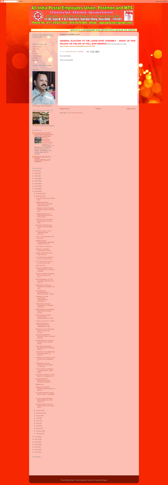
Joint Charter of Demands (44, 246)
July (37, 418)
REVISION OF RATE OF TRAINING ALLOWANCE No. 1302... (45, 286)
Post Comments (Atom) (75, 113)
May (37, 423)
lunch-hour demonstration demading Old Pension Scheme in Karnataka (47, 141)
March (38, 428)
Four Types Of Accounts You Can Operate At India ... (44, 262)
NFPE (34, 51)
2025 (36, 173)
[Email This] (91, 52)
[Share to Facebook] (97, 52)
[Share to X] (95, 52)
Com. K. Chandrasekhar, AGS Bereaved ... (45, 237)
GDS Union (35, 49)
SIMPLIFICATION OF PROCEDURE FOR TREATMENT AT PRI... (43, 325)
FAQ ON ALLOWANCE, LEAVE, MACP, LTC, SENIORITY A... (45, 375)
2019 (36, 188)
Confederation (36, 46)
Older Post (131, 109)
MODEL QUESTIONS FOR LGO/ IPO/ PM (44, 253)
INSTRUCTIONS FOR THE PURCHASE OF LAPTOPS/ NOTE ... (45, 406)
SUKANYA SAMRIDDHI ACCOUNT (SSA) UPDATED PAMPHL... (45, 336)
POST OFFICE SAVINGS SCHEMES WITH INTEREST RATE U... (45, 348)
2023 (36, 178)
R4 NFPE (35, 60)
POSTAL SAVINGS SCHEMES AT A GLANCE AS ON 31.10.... (45, 275)
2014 (36, 444)
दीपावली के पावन (40, 384)
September (39, 413)
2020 (36, 186)
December (39, 193)
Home (98, 109)
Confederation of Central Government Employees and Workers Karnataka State (44, 134)
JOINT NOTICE (40, 265)
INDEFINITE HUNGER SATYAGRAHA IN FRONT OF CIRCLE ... (45, 388)
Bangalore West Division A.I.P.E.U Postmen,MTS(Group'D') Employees (43, 159)
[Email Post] (87, 51)
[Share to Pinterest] (98, 52)
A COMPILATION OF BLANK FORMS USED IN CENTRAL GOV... (45, 209)
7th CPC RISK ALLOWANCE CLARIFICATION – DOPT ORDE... (44, 370)
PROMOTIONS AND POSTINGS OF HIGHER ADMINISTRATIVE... (44, 204)
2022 (36, 181)
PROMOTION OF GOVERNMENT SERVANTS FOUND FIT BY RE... (45, 242)
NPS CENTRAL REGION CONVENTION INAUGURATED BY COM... (45, 316)
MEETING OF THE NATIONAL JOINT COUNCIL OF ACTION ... (45, 330)
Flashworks (90, 480)
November (39, 196)
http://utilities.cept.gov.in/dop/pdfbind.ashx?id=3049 (77, 46)
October (39, 410)
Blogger (104, 480)
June (38, 420)
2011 (36, 452)
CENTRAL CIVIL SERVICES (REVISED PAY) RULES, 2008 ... (44, 221)
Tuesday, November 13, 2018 (45, 321)
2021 (36, 183)
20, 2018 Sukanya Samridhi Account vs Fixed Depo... (44, 258)
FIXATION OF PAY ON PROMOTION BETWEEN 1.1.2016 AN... (44, 365)
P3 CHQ (35, 53)
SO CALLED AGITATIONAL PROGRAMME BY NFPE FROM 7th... (44, 400)
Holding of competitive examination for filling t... (44, 249)
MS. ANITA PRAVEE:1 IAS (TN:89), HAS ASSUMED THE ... (44, 226)
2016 (36, 439)
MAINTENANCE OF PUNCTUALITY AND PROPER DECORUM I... (44, 380)
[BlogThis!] (93, 52)
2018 (36, 191)
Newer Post (64, 109)
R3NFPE (35, 58)
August (38, 415)
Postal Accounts (37, 56)
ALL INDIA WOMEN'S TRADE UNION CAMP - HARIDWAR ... (45, 394)
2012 (36, 449)
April (37, 426)
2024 (36, 176)
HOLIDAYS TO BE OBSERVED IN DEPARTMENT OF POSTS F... (45, 353)
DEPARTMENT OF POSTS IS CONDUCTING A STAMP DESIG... (45, 342)
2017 (36, 437)
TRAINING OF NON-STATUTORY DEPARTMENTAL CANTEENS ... (42, 299)
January (39, 433)
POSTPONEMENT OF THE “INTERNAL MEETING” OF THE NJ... (45, 281)
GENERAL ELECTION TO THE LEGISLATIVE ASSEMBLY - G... (45, 359)
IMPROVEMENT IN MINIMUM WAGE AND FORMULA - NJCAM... (45, 311)
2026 (36, 171)
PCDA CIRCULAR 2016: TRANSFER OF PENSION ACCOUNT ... (44, 305)
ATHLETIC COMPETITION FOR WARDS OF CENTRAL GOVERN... (45, 269)
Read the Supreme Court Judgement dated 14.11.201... (43, 232)
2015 (36, 442)
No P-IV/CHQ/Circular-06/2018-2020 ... (45, 199)
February (39, 431)
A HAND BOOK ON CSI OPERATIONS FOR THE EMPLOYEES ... (44, 215)
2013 (36, 447)
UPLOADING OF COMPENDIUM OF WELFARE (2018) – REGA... (45, 292)
